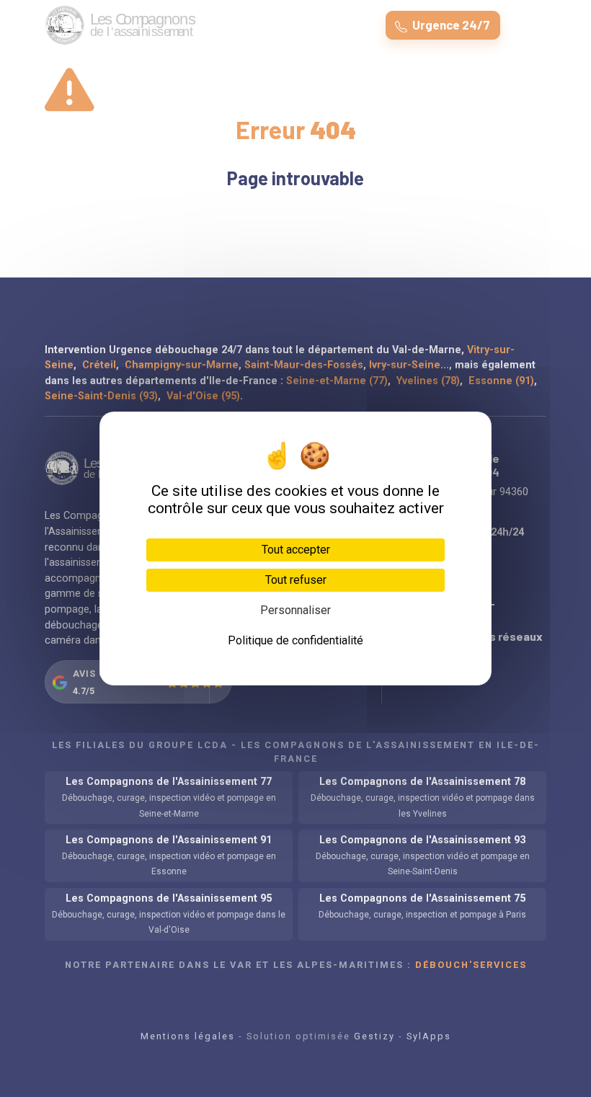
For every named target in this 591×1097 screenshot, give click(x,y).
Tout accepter (296, 549)
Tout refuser (295, 580)
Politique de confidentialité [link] (295, 640)
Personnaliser (295, 610)
